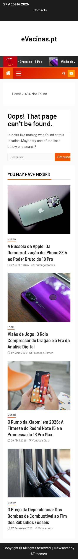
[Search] (64, 73)
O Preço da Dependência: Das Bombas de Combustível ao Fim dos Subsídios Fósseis (37, 516)
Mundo (12, 239)
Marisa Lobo (45, 528)
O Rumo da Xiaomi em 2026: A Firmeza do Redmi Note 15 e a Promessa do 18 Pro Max (35, 428)
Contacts (40, 10)
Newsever (62, 548)
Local (11, 327)
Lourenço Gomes (44, 265)
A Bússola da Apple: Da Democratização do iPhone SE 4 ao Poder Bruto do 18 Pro (37, 252)
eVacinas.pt (39, 38)
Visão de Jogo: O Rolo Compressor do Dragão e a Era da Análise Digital (39, 340)
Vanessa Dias (40, 440)
